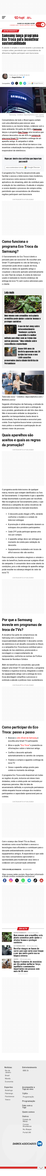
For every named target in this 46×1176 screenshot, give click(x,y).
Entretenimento (29, 1067)
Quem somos (28, 1112)
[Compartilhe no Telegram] (24, 84)
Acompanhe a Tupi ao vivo (28, 1088)
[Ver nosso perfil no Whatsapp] (23, 881)
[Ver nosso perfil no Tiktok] (35, 881)
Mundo (8, 1078)
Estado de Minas (27, 1120)
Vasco (7, 1099)
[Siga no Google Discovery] (35, 84)
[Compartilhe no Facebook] (12, 84)
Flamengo (9, 1093)
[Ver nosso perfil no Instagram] (11, 881)
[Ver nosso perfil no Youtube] (41, 881)
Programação (28, 1097)
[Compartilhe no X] (16, 84)
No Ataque (27, 1129)
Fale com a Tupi (27, 1106)
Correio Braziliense (27, 1125)
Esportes (8, 1087)
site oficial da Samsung (27, 738)
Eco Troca (25, 745)
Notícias (8, 1067)
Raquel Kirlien (17, 77)
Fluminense (9, 1096)
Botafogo (9, 1090)
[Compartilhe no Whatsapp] (20, 84)
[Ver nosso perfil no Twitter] (17, 881)
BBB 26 (26, 1070)
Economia (9, 1082)
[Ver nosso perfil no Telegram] (29, 881)
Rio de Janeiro (8, 1071)
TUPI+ (25, 1093)
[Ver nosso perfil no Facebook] (5, 881)
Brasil (7, 1075)
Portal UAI (27, 1132)
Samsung (37, 129)
